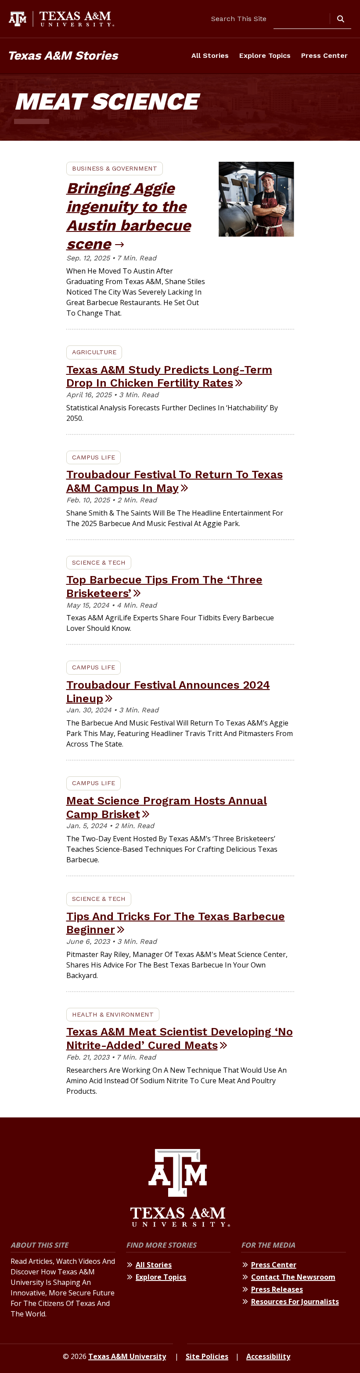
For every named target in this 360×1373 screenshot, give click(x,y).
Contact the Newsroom (293, 1277)
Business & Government (114, 168)
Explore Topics (265, 55)
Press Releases (277, 1289)
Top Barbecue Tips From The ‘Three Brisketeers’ (164, 586)
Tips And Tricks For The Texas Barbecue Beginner (175, 923)
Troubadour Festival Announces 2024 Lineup (168, 691)
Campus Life (93, 457)
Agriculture (94, 352)
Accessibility (268, 1356)
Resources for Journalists (295, 1301)
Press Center (324, 55)
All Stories (210, 55)
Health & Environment (113, 1014)
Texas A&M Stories (62, 55)
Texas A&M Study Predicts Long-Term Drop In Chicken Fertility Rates (169, 376)
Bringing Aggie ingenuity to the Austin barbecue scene (128, 216)
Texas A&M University (127, 1356)
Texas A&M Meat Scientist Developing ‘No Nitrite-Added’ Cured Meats (179, 1038)
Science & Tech (99, 562)
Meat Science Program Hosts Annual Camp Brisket (166, 807)
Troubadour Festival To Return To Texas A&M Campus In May (174, 481)
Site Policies (207, 1356)
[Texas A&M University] (180, 1189)
